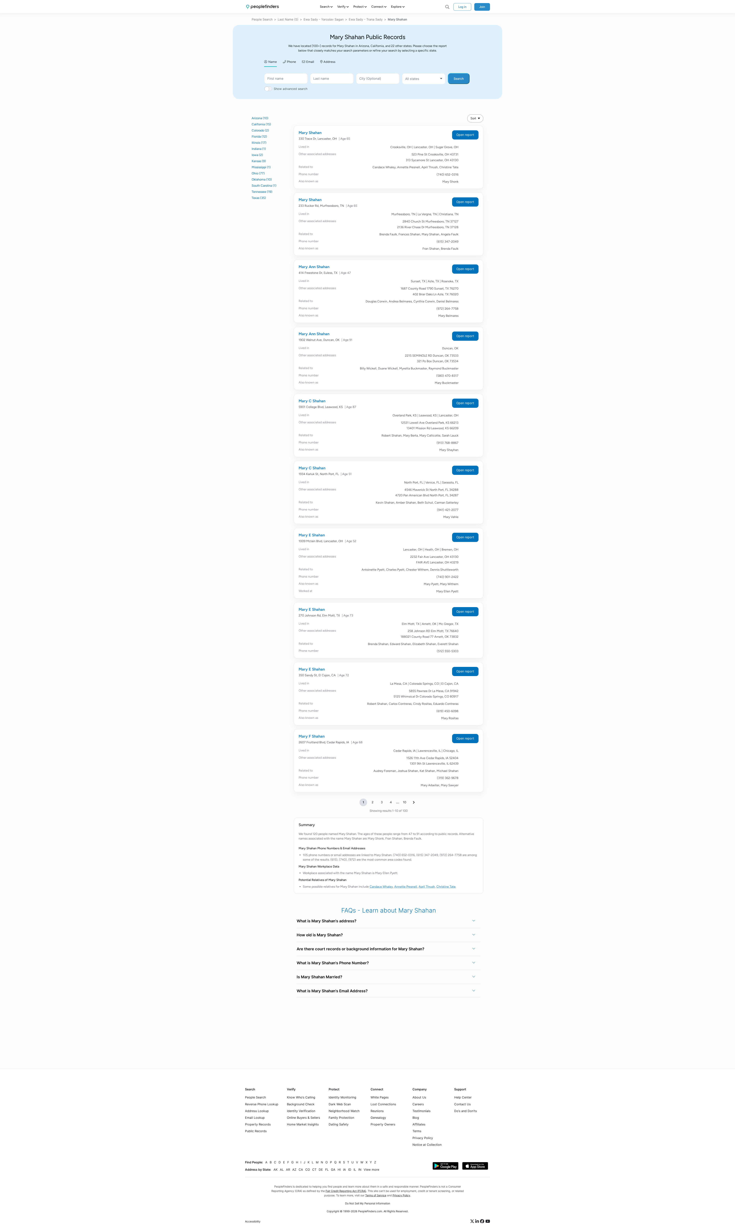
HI (339, 1169)
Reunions (377, 1111)
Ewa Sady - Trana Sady (366, 19)
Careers (418, 1104)
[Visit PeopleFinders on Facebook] (482, 1221)
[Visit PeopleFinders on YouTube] (487, 1221)
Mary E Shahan (312, 535)
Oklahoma (262, 179)
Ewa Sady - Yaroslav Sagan (324, 19)
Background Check (300, 1104)
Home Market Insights (303, 1124)
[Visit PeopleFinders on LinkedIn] (477, 1221)
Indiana (259, 149)
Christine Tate (446, 886)
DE (321, 1169)
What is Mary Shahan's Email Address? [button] (332, 991)
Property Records (258, 1124)
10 (404, 802)
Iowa (257, 155)
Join (482, 7)
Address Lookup (257, 1111)
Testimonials (421, 1111)
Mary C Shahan (312, 401)
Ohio (258, 173)
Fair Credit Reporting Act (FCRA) (346, 1191)
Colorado (260, 130)
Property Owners (383, 1124)
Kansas (259, 161)
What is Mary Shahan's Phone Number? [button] (333, 963)
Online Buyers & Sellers (303, 1118)
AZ (294, 1169)
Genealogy (378, 1118)
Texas (259, 198)
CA (301, 1169)
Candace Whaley (381, 886)
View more (371, 1169)
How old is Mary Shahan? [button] (320, 935)
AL (282, 1169)
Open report (465, 135)
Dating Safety (339, 1124)
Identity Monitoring (342, 1097)
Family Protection (341, 1118)
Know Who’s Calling (301, 1097)
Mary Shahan (310, 132)
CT (314, 1169)
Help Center (463, 1097)
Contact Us (462, 1104)
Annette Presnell (405, 886)
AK (276, 1169)
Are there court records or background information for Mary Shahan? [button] (360, 949)
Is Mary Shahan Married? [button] (319, 977)
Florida (259, 136)
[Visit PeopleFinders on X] (472, 1221)
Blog (415, 1118)
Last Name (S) (288, 19)
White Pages (380, 1097)
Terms (416, 1131)
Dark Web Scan (340, 1104)
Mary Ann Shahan (314, 266)
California (261, 124)
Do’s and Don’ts (465, 1111)
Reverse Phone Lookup (261, 1104)
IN (359, 1169)
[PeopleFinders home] (262, 7)
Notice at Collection (427, 1145)
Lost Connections (383, 1104)
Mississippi (261, 167)
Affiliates (418, 1124)
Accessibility (253, 1221)
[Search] (447, 7)
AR (288, 1169)
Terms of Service (375, 1195)
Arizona (260, 118)
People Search (262, 19)
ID (349, 1169)
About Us (419, 1097)
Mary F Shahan (312, 736)
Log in (462, 7)
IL (355, 1169)
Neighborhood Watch (344, 1111)
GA (333, 1169)
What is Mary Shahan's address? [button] (326, 921)
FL (327, 1169)
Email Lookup (255, 1118)
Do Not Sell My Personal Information (367, 1203)
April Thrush (427, 886)
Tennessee (262, 192)
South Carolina (264, 185)
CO (307, 1169)
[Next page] (414, 802)
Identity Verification (301, 1111)
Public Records (256, 1131)
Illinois (259, 142)
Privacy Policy (422, 1138)
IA (344, 1169)
